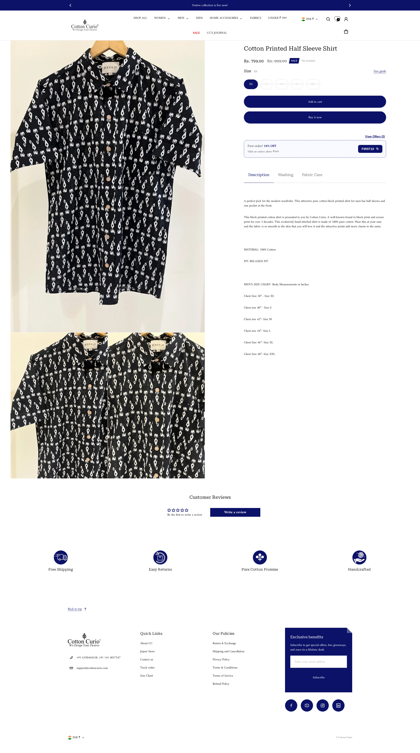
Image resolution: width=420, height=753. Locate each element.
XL (313, 84)
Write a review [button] (235, 512)
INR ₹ (310, 19)
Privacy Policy (221, 659)
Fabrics (255, 18)
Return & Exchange (224, 643)
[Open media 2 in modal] (107, 187)
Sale (196, 33)
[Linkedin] (338, 705)
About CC (146, 643)
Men (181, 18)
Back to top (75, 609)
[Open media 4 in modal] (156, 405)
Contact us (146, 659)
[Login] (346, 19)
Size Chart (146, 676)
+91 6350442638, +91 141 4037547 (99, 657)
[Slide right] (349, 5)
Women (160, 18)
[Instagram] (323, 705)
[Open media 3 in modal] (59, 405)
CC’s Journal (217, 33)
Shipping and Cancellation (228, 651)
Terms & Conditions (225, 667)
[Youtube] (307, 705)
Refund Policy (221, 684)
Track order (147, 667)
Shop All (140, 18)
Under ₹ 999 (277, 18)
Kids (199, 18)
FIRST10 (368, 148)
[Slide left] (70, 5)
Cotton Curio (345, 737)
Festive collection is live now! (210, 5)
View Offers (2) (375, 136)
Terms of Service (223, 676)
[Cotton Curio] (85, 25)
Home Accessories (224, 18)
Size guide (380, 71)
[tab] (259, 174)
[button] (328, 19)
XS (251, 84)
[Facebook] (291, 705)
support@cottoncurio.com (92, 668)
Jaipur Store (147, 651)
